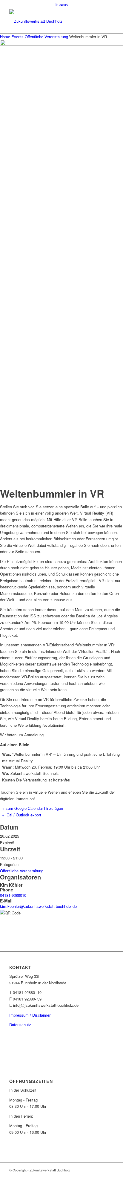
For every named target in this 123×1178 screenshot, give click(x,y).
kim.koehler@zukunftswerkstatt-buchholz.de (38, 906)
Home (5, 36)
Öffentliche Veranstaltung (46, 36)
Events (17, 36)
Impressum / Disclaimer (29, 1015)
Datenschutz (20, 1024)
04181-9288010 (13, 895)
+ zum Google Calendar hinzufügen (32, 808)
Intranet (62, 4)
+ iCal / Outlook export (21, 815)
